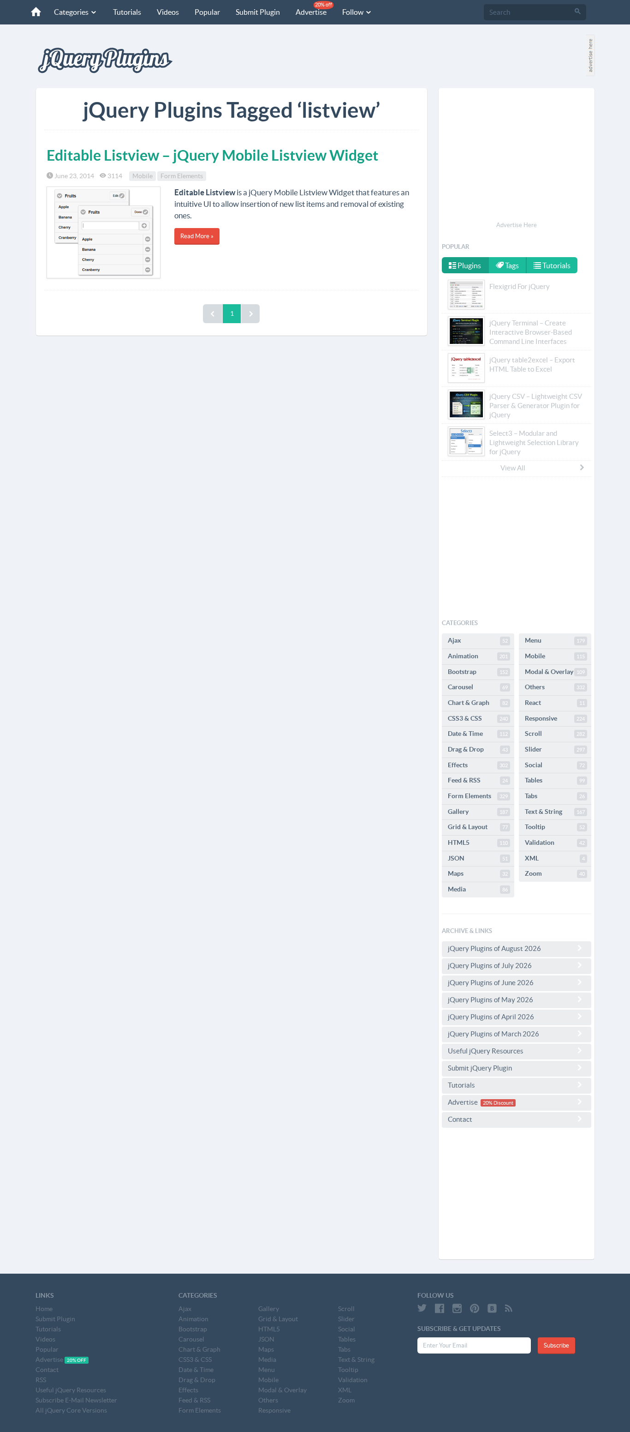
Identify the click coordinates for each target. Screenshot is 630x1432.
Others (555, 687)
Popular (207, 12)
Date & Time (478, 733)
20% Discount (498, 1103)
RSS (41, 1380)
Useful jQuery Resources (485, 1051)
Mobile (142, 176)
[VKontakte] (492, 1308)
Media (478, 889)
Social (555, 765)
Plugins (468, 265)
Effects (478, 765)
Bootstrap (478, 671)
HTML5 (478, 842)
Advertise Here (516, 225)
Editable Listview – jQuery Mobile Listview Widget (212, 155)
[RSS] (508, 1308)
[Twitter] (422, 1308)
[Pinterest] (474, 1308)
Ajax (478, 640)
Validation (555, 842)
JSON (478, 858)
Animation (478, 656)
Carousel (478, 687)
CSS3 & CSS (478, 718)
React (555, 702)
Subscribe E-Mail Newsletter (76, 1400)
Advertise (314, 9)
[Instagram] (457, 1308)
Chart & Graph (478, 702)
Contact (460, 1119)
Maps (478, 873)
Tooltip (555, 826)
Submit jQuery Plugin (480, 1068)
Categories (72, 12)
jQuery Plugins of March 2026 (493, 1034)
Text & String (555, 811)
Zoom (555, 873)
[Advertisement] (517, 156)
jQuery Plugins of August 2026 (494, 948)
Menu (555, 640)
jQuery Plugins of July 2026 (490, 965)
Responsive (555, 718)
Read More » (197, 236)
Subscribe (556, 1345)
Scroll (555, 733)
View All (512, 468)
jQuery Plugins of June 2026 (491, 983)
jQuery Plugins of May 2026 (490, 1000)
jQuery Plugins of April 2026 (491, 1017)
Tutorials (127, 12)
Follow (353, 12)
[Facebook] (439, 1308)
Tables (555, 780)
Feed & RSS (478, 780)
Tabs (555, 796)
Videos (168, 12)
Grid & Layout (478, 826)
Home (44, 1308)
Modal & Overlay (555, 671)
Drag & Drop (478, 749)
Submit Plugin (258, 12)
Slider (555, 749)
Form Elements (181, 176)
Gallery (478, 811)
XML (555, 858)
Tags (511, 265)
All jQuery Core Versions (71, 1410)
